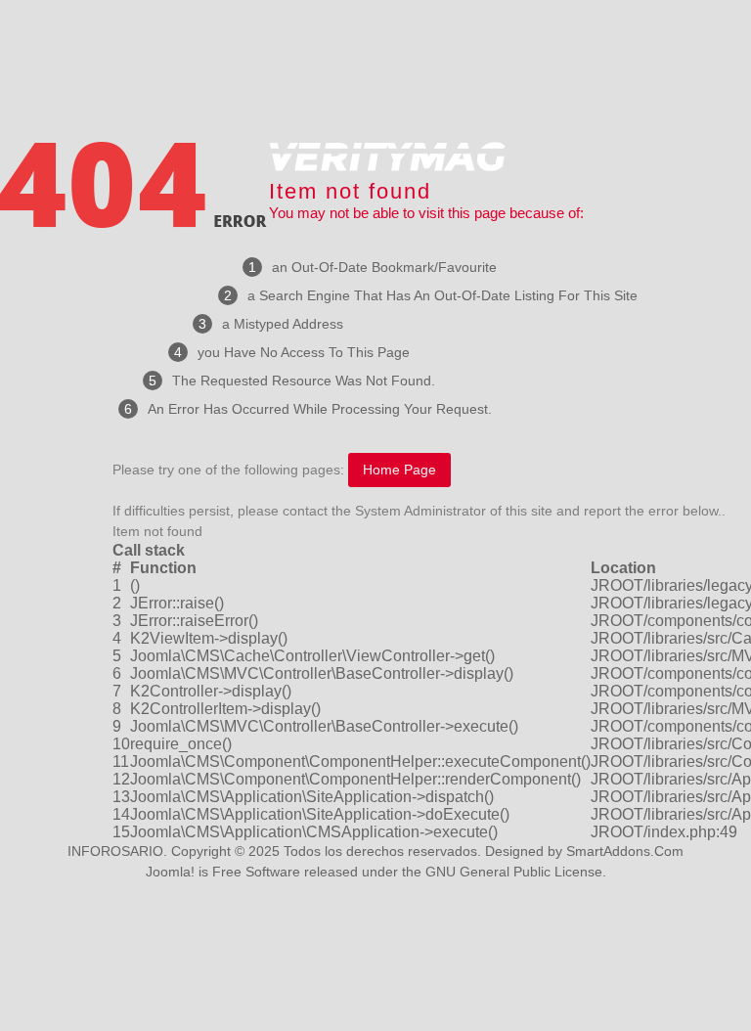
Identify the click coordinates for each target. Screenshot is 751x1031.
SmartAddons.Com (625, 851)
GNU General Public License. (515, 871)
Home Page (399, 469)
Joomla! (170, 871)
